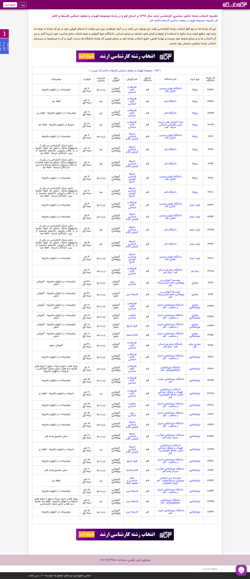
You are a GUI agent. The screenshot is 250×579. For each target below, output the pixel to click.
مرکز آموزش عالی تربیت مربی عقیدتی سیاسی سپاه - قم (170, 124)
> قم (152, 20)
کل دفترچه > (211, 20)
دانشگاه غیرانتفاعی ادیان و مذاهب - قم (170, 306)
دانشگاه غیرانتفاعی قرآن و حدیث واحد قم (170, 436)
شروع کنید (10, 5)
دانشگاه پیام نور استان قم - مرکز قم (170, 271)
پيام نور (195, 271)
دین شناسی (132, 282)
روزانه (195, 89)
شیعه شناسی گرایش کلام (132, 136)
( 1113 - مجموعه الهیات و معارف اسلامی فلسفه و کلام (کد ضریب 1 (125, 70)
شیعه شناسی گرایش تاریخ (132, 178)
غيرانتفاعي (194, 357)
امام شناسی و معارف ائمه (132, 480)
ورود (23, 5)
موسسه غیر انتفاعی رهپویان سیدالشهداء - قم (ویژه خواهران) (170, 480)
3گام (41, 575)
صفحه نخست (210, 569)
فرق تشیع (132, 326)
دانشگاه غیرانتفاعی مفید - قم (170, 380)
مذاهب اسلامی (132, 316)
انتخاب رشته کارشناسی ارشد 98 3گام (234, 4)
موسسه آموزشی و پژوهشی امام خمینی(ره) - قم (170, 282)
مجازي (195, 282)
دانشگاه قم (170, 101)
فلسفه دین (132, 294)
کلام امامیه (132, 470)
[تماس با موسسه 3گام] (4, 33)
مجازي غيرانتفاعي (194, 306)
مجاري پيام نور (195, 345)
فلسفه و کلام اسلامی (132, 89)
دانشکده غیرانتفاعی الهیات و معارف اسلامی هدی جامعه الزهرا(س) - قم (170, 393)
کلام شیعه (132, 335)
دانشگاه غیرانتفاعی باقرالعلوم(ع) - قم (170, 368)
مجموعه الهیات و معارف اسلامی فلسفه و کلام (179, 20)
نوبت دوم (195, 205)
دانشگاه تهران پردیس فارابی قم (170, 89)
